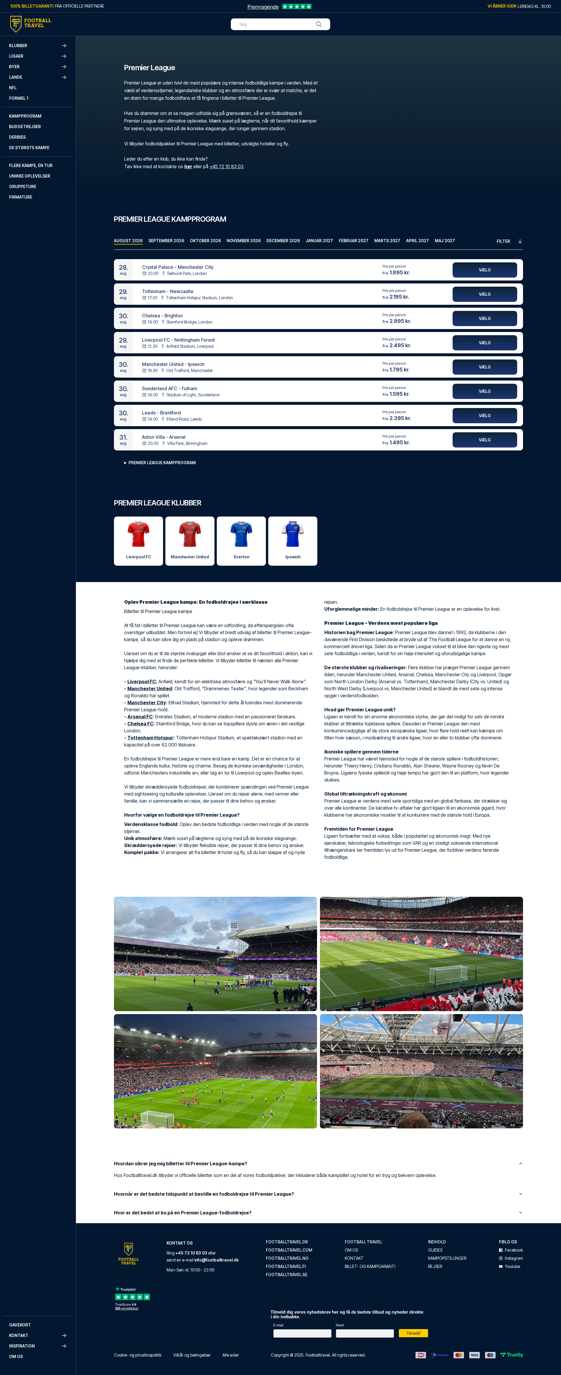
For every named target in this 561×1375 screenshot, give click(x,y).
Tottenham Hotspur (150, 738)
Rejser (435, 1266)
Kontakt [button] (18, 1335)
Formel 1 (18, 98)
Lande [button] (15, 77)
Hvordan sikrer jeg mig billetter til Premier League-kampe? (180, 1163)
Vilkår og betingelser (192, 1354)
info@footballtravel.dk (216, 1259)
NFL (13, 87)
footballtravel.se (286, 1274)
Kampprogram (25, 115)
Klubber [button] (18, 45)
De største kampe (29, 147)
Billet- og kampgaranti (370, 1266)
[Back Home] (30, 24)
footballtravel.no (287, 1258)
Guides (435, 1250)
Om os (16, 1356)
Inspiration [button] (22, 1345)
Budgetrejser (25, 126)
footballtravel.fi (286, 1266)
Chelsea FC (140, 724)
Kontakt (354, 1258)
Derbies (17, 137)
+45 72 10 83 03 (226, 166)
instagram (514, 1258)
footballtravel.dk (287, 1242)
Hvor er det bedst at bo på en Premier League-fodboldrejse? (183, 1213)
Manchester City (146, 702)
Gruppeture (22, 186)
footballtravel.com (289, 1250)
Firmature (20, 197)
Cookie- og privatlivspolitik (138, 1354)
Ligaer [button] (16, 56)
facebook (514, 1250)
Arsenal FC (140, 717)
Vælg (485, 269)
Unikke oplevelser (29, 175)
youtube (512, 1266)
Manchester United (149, 688)
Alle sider (230, 1354)
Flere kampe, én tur (31, 165)
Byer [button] (14, 66)
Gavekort (20, 1324)
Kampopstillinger (447, 1258)
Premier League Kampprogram (162, 462)
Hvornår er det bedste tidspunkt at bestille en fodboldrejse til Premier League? (204, 1194)
